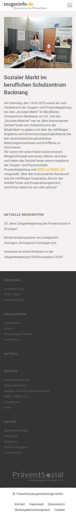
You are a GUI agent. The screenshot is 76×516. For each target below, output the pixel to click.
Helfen (10, 422)
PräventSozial (13, 300)
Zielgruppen (15, 314)
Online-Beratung (15, 385)
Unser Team (12, 294)
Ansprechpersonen (17, 380)
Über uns (12, 280)
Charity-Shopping (16, 447)
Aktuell (11, 354)
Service (11, 371)
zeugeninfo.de (14, 289)
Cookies (59, 510)
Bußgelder (11, 436)
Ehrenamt (10, 441)
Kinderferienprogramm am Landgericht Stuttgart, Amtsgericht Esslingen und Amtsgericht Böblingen (31, 241)
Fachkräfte (11, 339)
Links (7, 407)
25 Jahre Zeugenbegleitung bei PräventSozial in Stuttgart (37, 226)
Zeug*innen (12, 323)
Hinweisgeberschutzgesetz (32, 510)
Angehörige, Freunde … (19, 334)
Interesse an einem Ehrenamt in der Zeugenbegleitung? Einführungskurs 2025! (33, 254)
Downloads (12, 402)
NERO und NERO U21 (51, 169)
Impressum (36, 504)
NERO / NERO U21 (16, 396)
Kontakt (20, 504)
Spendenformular (16, 430)
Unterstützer (13, 452)
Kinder (8, 328)
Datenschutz (56, 504)
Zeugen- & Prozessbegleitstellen (26, 391)
